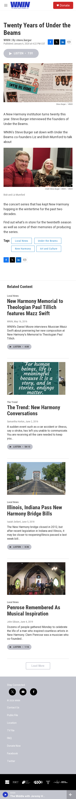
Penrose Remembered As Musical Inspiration (33, 610)
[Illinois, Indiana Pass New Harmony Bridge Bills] (36, 478)
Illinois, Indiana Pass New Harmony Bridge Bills (34, 510)
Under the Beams (48, 240)
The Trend (12, 402)
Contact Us (13, 707)
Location (12, 723)
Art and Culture (48, 248)
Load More (38, 665)
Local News (21, 240)
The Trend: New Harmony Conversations (33, 410)
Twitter (11, 761)
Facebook (12, 753)
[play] (5, 794)
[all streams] (71, 794)
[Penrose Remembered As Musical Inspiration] (36, 578)
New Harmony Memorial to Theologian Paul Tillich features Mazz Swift (35, 307)
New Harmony (23, 248)
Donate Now (14, 746)
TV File (10, 730)
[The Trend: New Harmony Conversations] (36, 378)
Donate (65, 5)
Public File (12, 715)
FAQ (9, 738)
